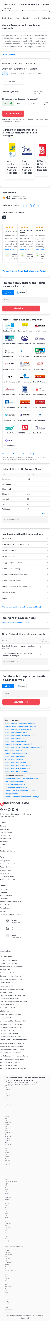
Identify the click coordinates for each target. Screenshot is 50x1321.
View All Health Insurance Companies (17, 454)
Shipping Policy (5, 870)
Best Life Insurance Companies (11, 1027)
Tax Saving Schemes (7, 851)
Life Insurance (5, 835)
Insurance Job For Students (9, 1065)
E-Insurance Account (7, 879)
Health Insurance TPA (12, 747)
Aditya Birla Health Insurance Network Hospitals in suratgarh (17, 654)
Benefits (26, 18)
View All (45, 514)
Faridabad (6, 509)
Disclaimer (4, 899)
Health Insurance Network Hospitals (17, 768)
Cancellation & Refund (8, 876)
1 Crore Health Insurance (27, 726)
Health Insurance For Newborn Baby (17, 765)
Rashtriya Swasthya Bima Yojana (16, 791)
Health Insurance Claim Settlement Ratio (19, 735)
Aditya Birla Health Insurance (15, 785)
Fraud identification (7, 895)
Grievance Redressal (7, 864)
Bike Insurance (5, 829)
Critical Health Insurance (9, 998)
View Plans (19, 308)
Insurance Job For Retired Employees (13, 1068)
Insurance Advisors (28, 4)
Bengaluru (6, 479)
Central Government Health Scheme (18, 797)
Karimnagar (6, 484)
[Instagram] (9, 809)
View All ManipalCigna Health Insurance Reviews (24, 271)
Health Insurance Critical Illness (16, 732)
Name (6, 300)
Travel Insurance (6, 848)
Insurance (8, 4)
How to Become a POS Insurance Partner (14, 1056)
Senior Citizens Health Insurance (11, 1008)
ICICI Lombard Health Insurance (16, 788)
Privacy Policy (5, 861)
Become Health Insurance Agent (15, 622)
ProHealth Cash (8, 556)
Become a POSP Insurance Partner (12, 1043)
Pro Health (6, 538)
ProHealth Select (9, 550)
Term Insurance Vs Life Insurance (11, 1024)
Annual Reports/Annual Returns (11, 902)
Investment (4, 842)
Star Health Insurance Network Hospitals (27, 167)
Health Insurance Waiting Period (16, 771)
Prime (4, 599)
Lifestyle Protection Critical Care (15, 544)
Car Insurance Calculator (9, 963)
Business (3, 845)
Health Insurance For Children (15, 762)
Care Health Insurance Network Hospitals (12, 167)
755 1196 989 (9, 817)
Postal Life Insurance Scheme (10, 1015)
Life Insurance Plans (7, 1030)
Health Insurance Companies (15, 741)
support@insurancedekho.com (18, 814)
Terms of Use (4, 873)
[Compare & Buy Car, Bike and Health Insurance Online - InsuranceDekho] (14, 804)
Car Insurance (5, 826)
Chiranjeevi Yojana (11, 794)
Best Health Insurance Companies (12, 989)
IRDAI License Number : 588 (20, 1080)
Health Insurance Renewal (31, 747)
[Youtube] (5, 809)
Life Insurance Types (7, 1018)
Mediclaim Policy (10, 726)
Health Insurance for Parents (15, 756)
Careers (3, 911)
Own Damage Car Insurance (10, 973)
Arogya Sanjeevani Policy (12, 562)
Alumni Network (5, 908)
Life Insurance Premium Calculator (12, 1037)
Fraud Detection (5, 867)
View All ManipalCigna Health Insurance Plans (21, 607)
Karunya (36, 797)
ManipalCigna (7, 18)
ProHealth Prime (8, 593)
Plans (18, 18)
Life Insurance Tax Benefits (9, 1033)
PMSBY (32, 791)
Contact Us (4, 889)
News (6, 8)
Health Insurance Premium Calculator (18, 729)
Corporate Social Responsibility (11, 914)
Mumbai (5, 499)
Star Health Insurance (12, 779)
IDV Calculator (5, 970)
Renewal (36, 18)
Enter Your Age (9, 81)
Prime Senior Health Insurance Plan (16, 586)
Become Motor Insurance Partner (11, 1047)
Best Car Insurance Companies (11, 979)
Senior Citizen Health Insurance (16, 753)
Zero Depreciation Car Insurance (11, 967)
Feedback (3, 892)
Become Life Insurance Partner (10, 1053)
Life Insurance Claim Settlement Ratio (13, 1021)
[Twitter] (17, 809)
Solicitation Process (7, 905)
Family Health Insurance (13, 750)
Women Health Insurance (14, 759)
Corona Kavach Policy (11, 568)
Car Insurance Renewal (8, 960)
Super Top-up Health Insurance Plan (17, 744)
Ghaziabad (6, 489)
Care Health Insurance (30, 779)
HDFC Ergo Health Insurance (14, 782)
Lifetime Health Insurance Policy (15, 574)
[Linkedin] (13, 809)
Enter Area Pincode (38, 92)
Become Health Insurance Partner (12, 1050)
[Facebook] (1, 809)
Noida (4, 504)
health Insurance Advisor (13, 738)
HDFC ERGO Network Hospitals (42, 165)
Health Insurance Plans (27, 723)
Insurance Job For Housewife (10, 1062)
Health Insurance (11, 723)
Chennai (5, 494)
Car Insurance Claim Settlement (11, 976)
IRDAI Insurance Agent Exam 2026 (12, 1059)
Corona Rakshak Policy (11, 580)
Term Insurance (5, 838)
